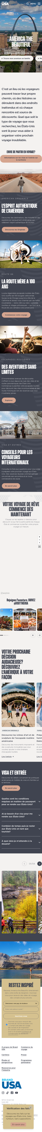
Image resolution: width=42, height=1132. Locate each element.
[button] (24, 863)
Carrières (5, 1055)
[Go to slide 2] (4, 635)
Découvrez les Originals (15, 230)
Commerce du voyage (27, 1048)
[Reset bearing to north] (39, 542)
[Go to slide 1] (1, 635)
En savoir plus (18, 1124)
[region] (21, 564)
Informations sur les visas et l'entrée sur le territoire (21, 159)
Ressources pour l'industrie (9, 1069)
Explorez (9, 400)
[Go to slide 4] (7, 635)
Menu (33, 3)
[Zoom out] (39, 539)
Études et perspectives (7, 1061)
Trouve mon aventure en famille (19, 58)
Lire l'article (7, 757)
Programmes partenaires (26, 1061)
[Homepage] (5, 4)
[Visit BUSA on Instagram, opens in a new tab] (3, 1092)
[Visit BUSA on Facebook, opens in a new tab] (12, 1092)
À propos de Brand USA (10, 1048)
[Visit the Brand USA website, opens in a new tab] (12, 1084)
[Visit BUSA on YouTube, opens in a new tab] (16, 1092)
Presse (24, 1055)
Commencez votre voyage (16, 315)
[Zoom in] (39, 536)
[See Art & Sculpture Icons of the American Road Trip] (18, 705)
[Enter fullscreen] (39, 546)
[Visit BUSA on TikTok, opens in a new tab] (7, 1092)
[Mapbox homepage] (5, 593)
